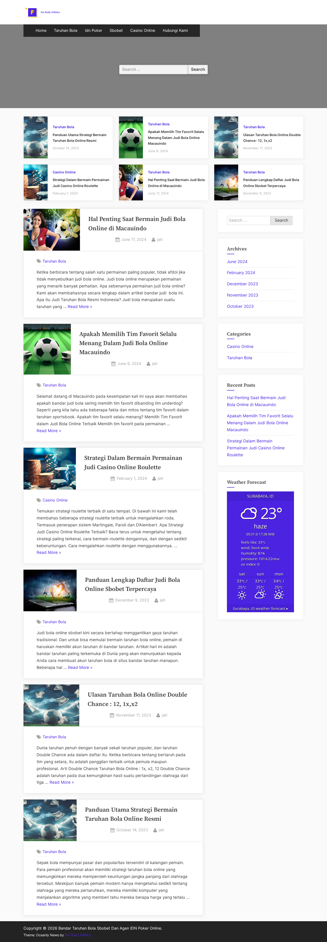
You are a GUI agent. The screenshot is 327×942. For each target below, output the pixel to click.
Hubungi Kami (175, 30)
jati (160, 239)
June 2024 (237, 261)
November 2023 (242, 295)
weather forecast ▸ (260, 608)
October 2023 (240, 306)
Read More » (80, 307)
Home (41, 30)
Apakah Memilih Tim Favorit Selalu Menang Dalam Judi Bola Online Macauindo (176, 137)
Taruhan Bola (65, 30)
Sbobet (116, 30)
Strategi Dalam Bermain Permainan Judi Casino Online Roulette (256, 448)
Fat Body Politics (78, 935)
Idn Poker (93, 30)
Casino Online (142, 30)
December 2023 (242, 283)
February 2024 (241, 272)
